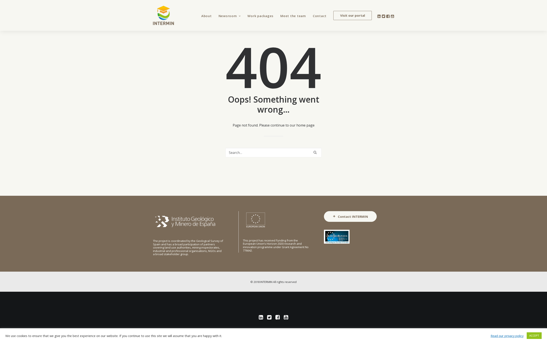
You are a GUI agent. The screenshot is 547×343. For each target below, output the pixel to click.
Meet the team (293, 16)
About (206, 16)
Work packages (260, 16)
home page (305, 125)
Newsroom (228, 16)
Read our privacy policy (507, 336)
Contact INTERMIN (353, 216)
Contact (319, 16)
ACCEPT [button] (534, 335)
